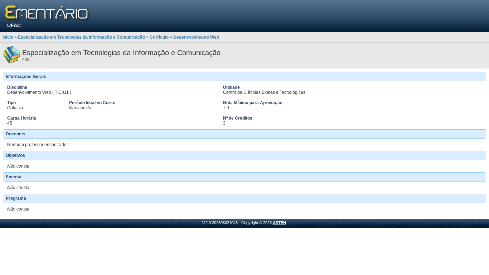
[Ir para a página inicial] (47, 13)
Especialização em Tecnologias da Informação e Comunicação (81, 37)
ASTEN (279, 223)
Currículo (159, 37)
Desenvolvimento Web (196, 37)
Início (8, 37)
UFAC (14, 25)
